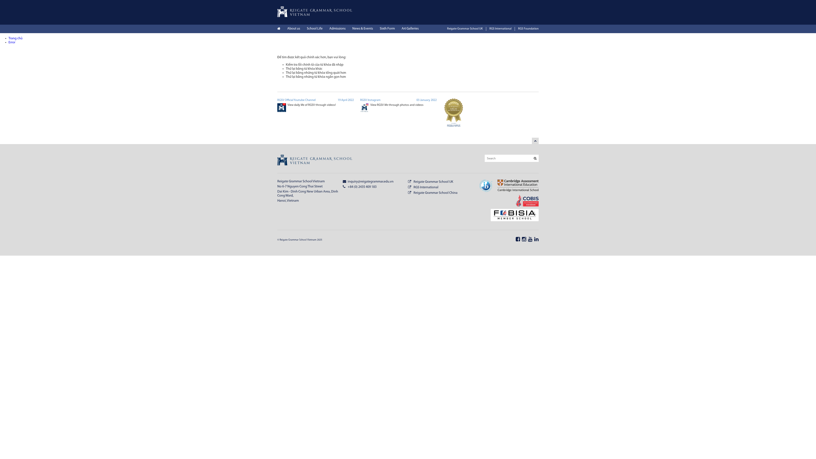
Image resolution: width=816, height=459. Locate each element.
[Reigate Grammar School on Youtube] (530, 240)
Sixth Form (387, 28)
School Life (315, 28)
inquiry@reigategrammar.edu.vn (370, 181)
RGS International (500, 28)
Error (11, 42)
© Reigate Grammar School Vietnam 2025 (299, 240)
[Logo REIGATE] (314, 16)
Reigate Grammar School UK (465, 28)
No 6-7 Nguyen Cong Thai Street (300, 186)
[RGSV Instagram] (364, 108)
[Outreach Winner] (454, 115)
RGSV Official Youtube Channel (296, 100)
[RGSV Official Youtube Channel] (281, 108)
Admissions (337, 28)
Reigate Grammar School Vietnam (301, 181)
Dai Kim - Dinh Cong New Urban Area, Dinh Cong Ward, (307, 193)
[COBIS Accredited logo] (525, 201)
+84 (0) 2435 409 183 (362, 187)
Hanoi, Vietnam (288, 201)
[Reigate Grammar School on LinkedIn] (536, 240)
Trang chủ (15, 38)
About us (293, 28)
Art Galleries (410, 28)
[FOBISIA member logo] (512, 215)
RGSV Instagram (370, 100)
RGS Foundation (528, 28)
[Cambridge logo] (515, 186)
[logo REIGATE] (314, 161)
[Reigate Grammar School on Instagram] (524, 240)
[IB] (486, 186)
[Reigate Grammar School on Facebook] (518, 240)
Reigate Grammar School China (436, 193)
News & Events (362, 28)
